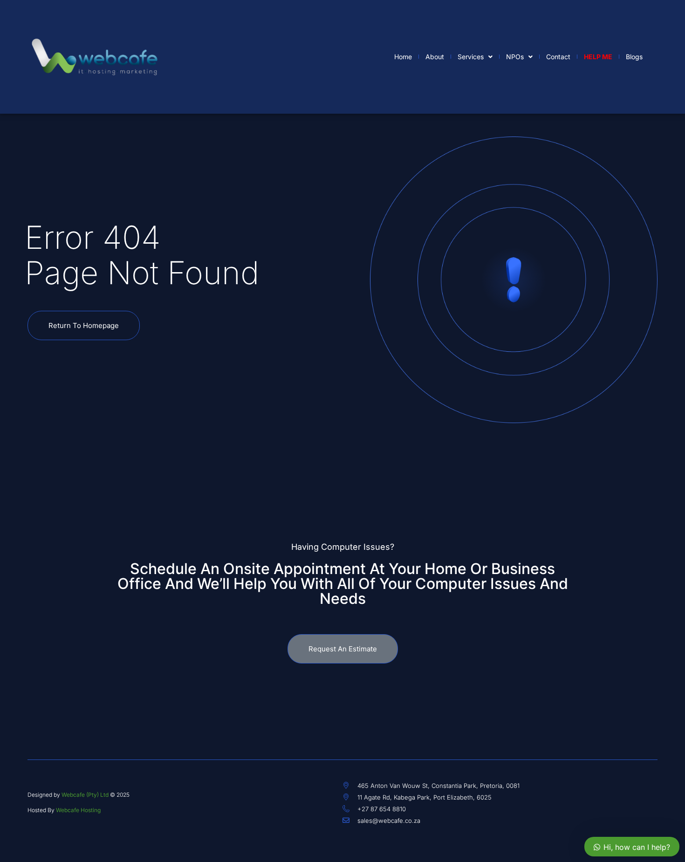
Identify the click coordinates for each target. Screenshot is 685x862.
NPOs (515, 57)
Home (403, 57)
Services (471, 57)
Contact (558, 57)
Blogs (634, 57)
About (434, 57)
